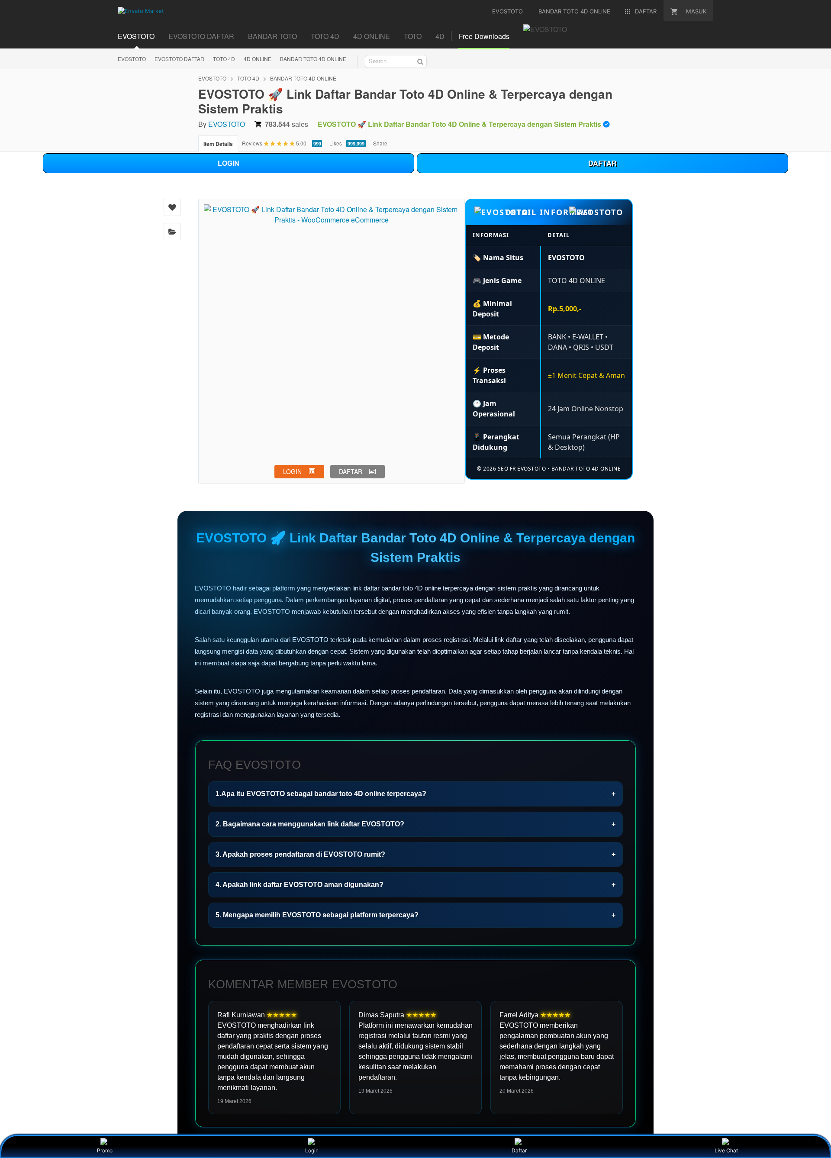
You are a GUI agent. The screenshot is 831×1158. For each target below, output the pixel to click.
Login (312, 1150)
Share (380, 143)
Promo (105, 1150)
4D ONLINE (371, 36)
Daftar (519, 1150)
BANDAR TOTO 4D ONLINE (313, 58)
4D (439, 36)
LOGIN (228, 163)
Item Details (218, 144)
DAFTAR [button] (350, 471)
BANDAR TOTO (272, 36)
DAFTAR (602, 163)
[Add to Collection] (172, 231)
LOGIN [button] (292, 471)
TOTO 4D (325, 36)
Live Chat (726, 1150)
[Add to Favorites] (172, 207)
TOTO (413, 36)
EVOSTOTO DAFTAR (201, 36)
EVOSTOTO (136, 36)
